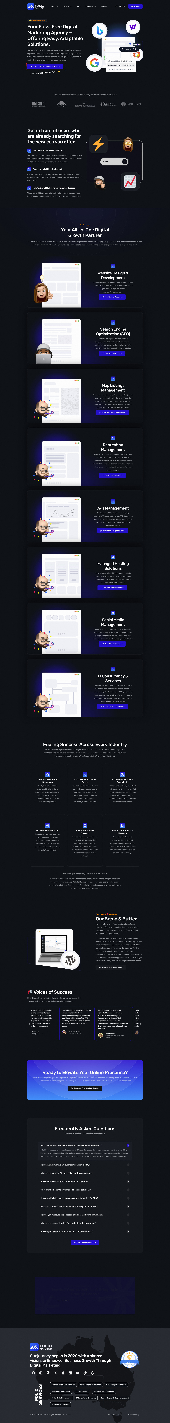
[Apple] (62, 1373)
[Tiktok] (85, 1373)
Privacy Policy (133, 1414)
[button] (29, 1024)
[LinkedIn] (124, 6)
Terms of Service (114, 1414)
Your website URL (60, 1302)
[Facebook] (116, 6)
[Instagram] (120, 6)
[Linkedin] (70, 1373)
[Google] (92, 1373)
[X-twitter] (55, 1373)
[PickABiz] (48, 1373)
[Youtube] (77, 1373)
